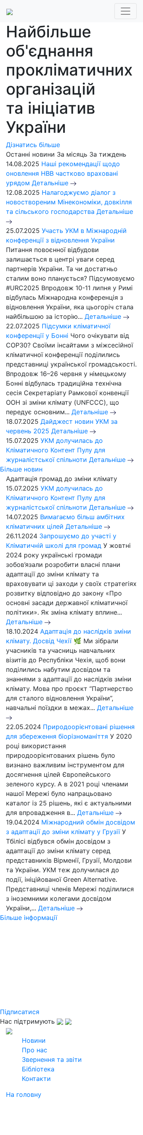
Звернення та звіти (52, 1059)
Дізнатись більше (33, 145)
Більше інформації (28, 918)
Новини (34, 1040)
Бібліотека (38, 1069)
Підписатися (19, 1012)
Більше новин (21, 469)
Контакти (36, 1079)
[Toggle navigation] (125, 11)
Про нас (34, 1050)
